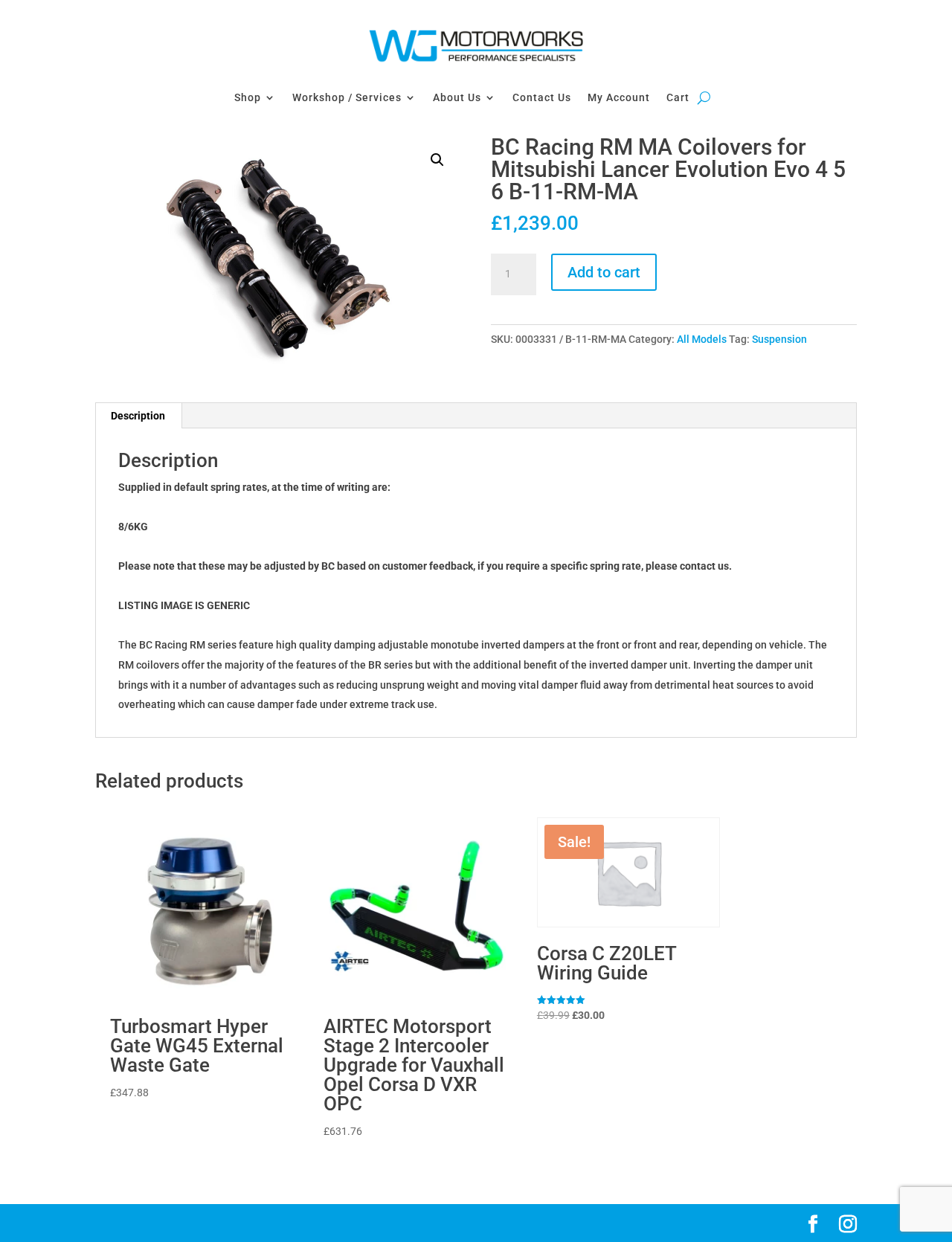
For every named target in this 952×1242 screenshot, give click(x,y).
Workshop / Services (347, 97)
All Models (702, 339)
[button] (437, 160)
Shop (247, 97)
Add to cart (603, 272)
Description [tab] (138, 416)
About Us (457, 97)
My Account (619, 97)
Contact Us (541, 97)
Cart (677, 97)
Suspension (779, 339)
